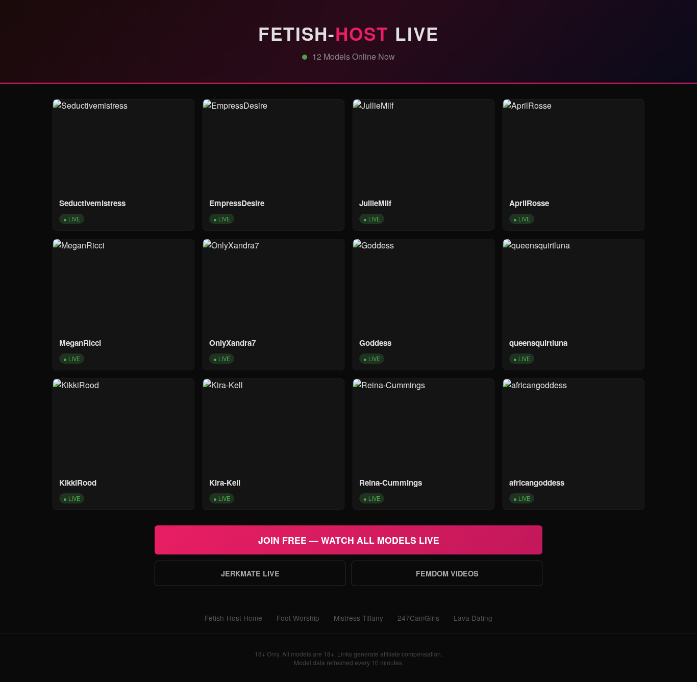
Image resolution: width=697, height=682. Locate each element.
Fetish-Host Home (233, 618)
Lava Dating (473, 618)
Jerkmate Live (250, 573)
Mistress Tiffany (358, 618)
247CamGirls (418, 618)
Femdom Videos (447, 573)
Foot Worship (298, 618)
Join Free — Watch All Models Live (348, 540)
